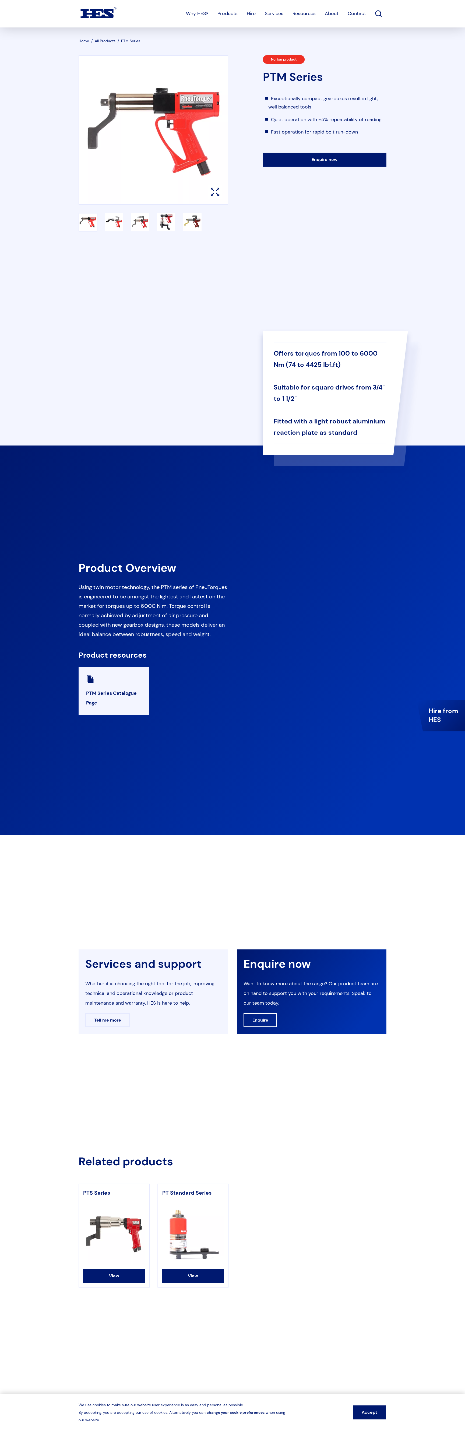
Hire (251, 13)
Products (227, 13)
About (332, 13)
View (114, 1276)
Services (274, 13)
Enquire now (324, 159)
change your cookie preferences (236, 1412)
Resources (304, 13)
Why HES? (197, 13)
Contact (357, 13)
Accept (369, 1412)
